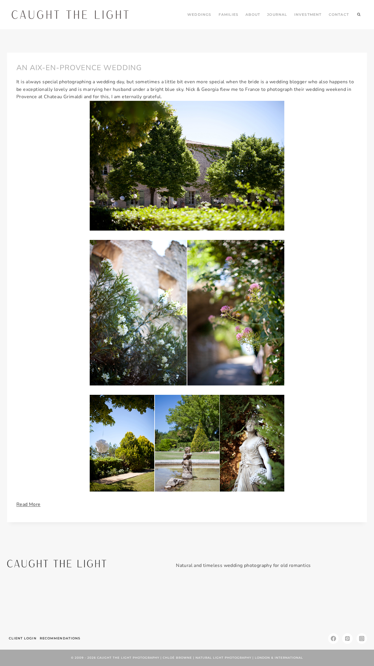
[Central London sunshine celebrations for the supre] (217, 603)
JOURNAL (277, 14)
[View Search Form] (358, 14)
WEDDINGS (199, 14)
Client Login (23, 638)
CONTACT (339, 14)
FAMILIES (229, 14)
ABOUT (252, 14)
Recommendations (60, 638)
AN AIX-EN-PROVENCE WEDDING (79, 68)
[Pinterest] (347, 638)
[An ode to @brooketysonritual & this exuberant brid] (96, 603)
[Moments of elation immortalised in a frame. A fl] (338, 603)
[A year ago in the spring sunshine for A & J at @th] (278, 603)
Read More (28, 504)
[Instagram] (361, 638)
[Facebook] (333, 638)
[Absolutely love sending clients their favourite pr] (157, 603)
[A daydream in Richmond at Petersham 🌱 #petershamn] (36, 603)
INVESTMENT (308, 14)
